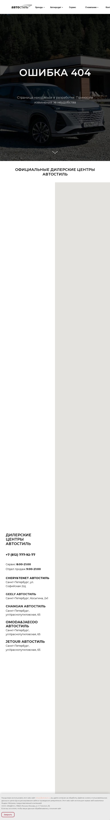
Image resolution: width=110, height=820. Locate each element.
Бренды (39, 7)
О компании (91, 7)
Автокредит (55, 7)
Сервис (72, 7)
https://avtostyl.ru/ (43, 798)
